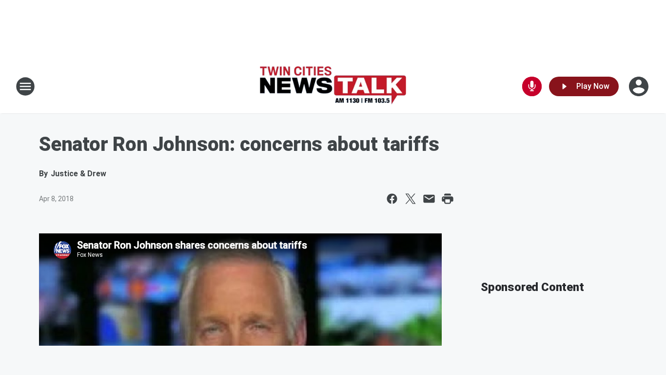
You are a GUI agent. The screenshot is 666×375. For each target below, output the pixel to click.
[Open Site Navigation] (25, 86)
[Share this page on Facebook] (392, 199)
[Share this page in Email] (429, 199)
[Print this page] (447, 199)
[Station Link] (333, 86)
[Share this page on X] (410, 199)
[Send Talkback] (532, 86)
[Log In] (639, 86)
